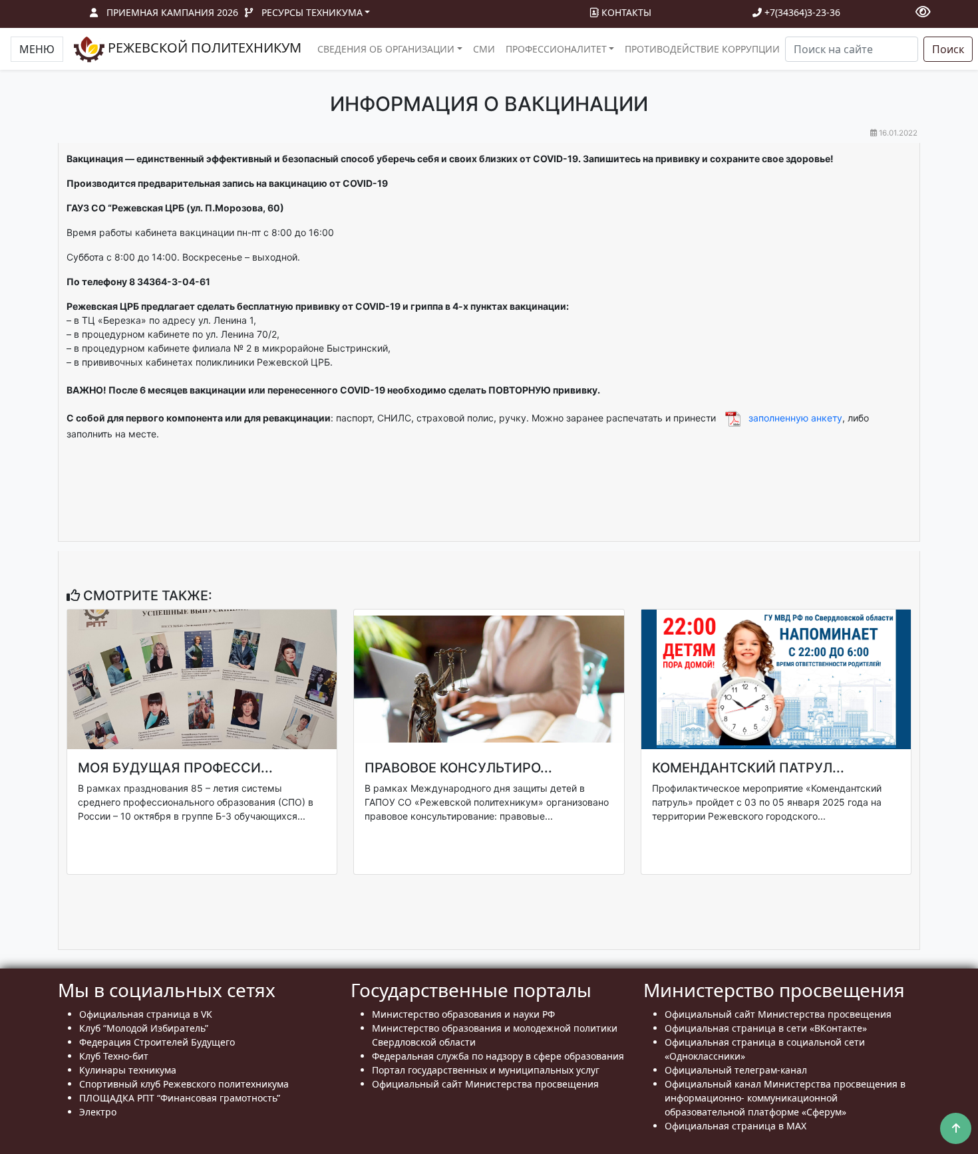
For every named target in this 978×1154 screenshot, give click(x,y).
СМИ (484, 49)
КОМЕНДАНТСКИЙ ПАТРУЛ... (748, 768)
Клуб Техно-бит (113, 1056)
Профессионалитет (556, 49)
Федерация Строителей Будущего (157, 1042)
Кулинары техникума (127, 1070)
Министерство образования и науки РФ (463, 1014)
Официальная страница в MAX (735, 1125)
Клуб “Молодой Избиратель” (143, 1028)
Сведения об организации (385, 49)
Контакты (625, 12)
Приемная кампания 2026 (172, 12)
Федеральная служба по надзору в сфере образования (498, 1056)
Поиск (948, 49)
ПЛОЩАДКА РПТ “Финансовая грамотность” (179, 1098)
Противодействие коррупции (702, 49)
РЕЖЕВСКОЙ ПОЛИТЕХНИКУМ (202, 48)
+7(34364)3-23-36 (801, 12)
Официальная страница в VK (145, 1014)
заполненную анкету (795, 417)
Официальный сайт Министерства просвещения (485, 1084)
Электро (97, 1111)
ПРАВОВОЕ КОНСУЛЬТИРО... (458, 768)
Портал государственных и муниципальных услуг (485, 1070)
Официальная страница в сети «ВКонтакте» (766, 1028)
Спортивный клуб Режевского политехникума (184, 1084)
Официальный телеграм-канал (736, 1070)
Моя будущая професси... (175, 768)
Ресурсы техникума (312, 12)
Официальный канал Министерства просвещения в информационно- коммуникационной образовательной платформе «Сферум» (785, 1098)
